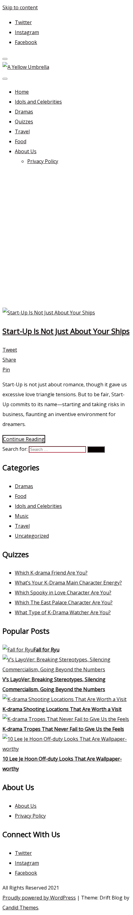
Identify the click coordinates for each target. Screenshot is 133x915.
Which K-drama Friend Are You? (51, 572)
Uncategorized (32, 535)
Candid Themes (20, 907)
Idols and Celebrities (38, 101)
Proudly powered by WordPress (39, 897)
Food (20, 141)
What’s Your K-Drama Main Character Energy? (68, 582)
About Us (25, 151)
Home (22, 91)
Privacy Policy (42, 161)
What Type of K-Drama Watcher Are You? (63, 612)
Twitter (23, 22)
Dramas (24, 111)
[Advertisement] (66, 237)
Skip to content (20, 7)
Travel (22, 131)
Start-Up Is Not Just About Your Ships (66, 331)
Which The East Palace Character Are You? (64, 602)
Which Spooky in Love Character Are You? (63, 592)
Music (21, 516)
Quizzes (24, 121)
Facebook (26, 42)
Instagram (27, 32)
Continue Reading (24, 439)
